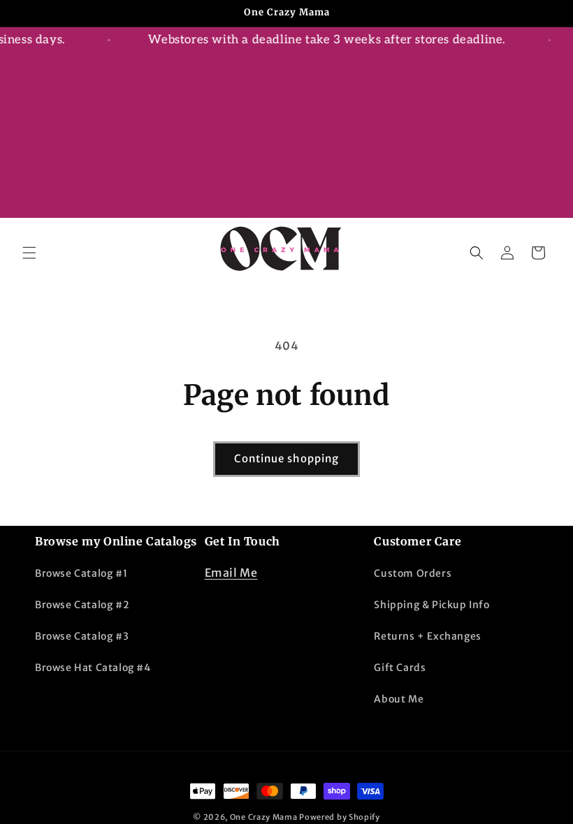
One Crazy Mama (264, 817)
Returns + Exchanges (427, 636)
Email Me (231, 573)
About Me (398, 699)
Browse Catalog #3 (82, 636)
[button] (29, 252)
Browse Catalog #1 (81, 573)
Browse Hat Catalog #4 (93, 667)
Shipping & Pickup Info (431, 604)
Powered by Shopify (339, 817)
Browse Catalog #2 (82, 604)
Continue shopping (286, 458)
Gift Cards (400, 667)
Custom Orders (412, 573)
